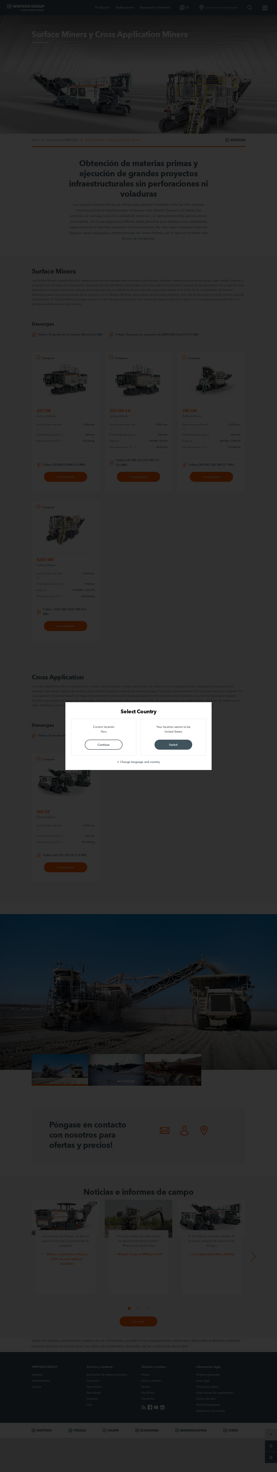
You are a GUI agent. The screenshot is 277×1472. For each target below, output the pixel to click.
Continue (104, 744)
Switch (173, 744)
